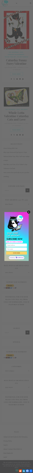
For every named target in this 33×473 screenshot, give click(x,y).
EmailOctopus (20, 257)
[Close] (28, 212)
